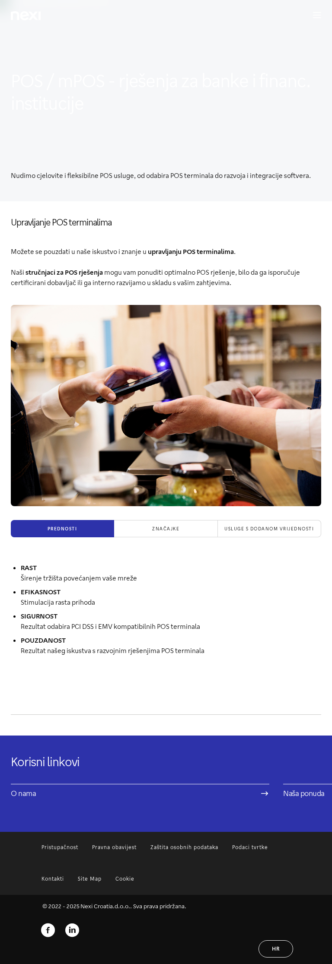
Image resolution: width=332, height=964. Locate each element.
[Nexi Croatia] (72, 930)
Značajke (165, 528)
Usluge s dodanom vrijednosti (269, 528)
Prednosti (62, 528)
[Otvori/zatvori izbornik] (312, 15)
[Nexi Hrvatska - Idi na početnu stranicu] (26, 15)
